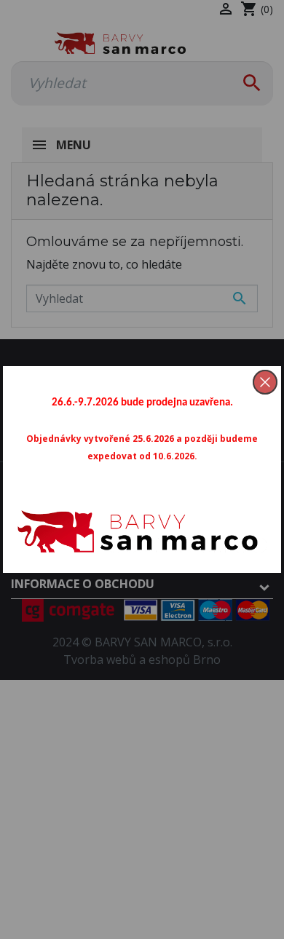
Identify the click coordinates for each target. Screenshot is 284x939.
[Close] (265, 382)
